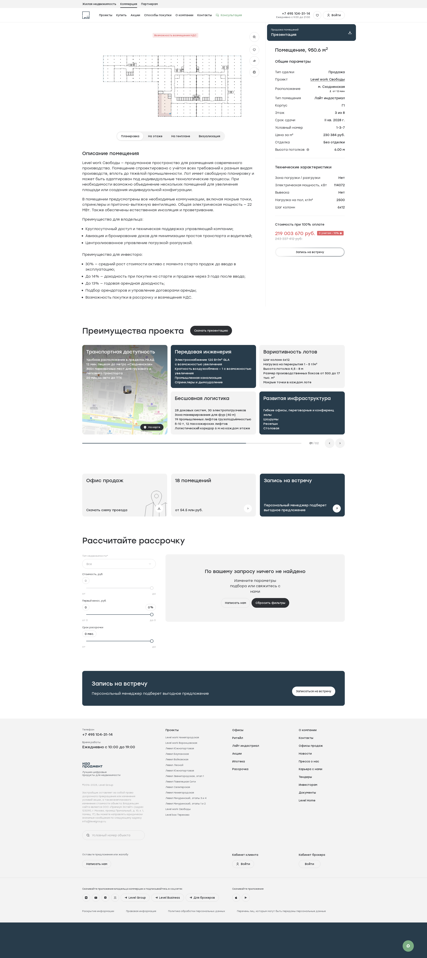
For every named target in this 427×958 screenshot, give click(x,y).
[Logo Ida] (92, 765)
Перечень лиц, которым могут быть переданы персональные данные (281, 911)
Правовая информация (141, 911)
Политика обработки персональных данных (196, 911)
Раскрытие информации (98, 911)
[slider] (119, 614)
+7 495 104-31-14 (296, 14)
